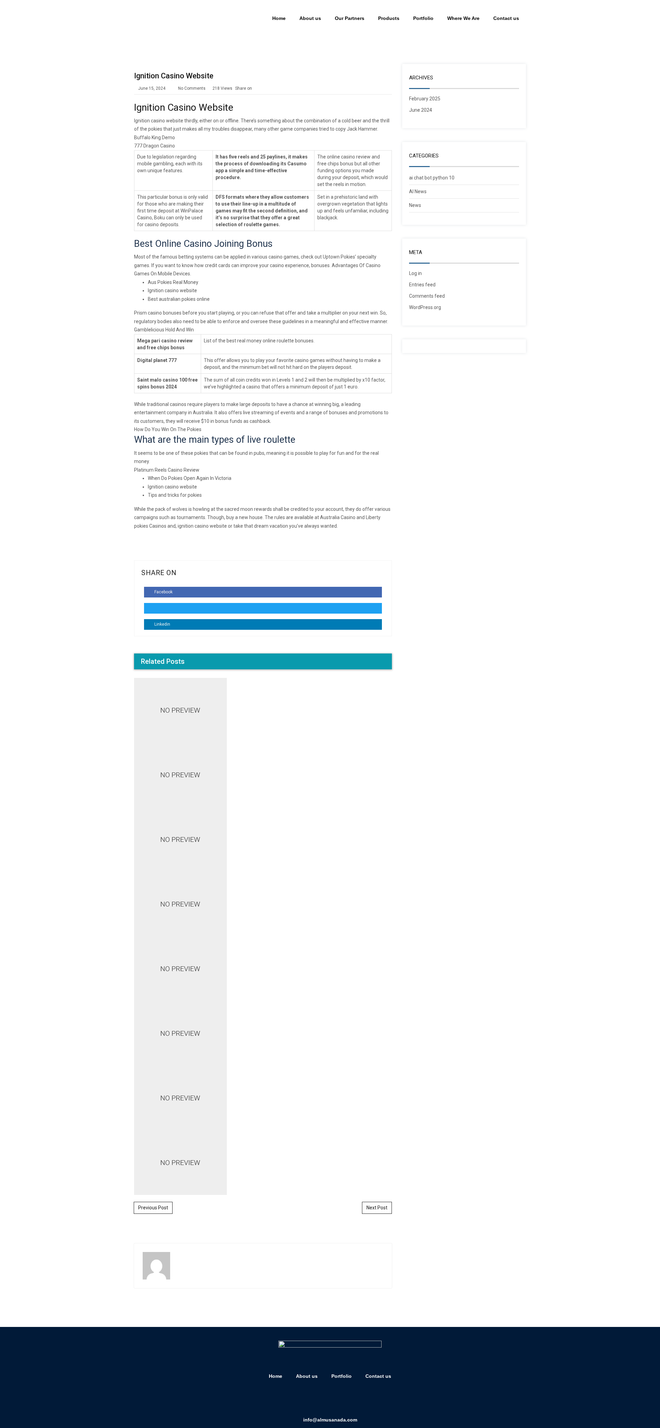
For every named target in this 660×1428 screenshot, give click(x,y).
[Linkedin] (320, 1399)
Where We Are (463, 18)
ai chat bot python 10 (431, 177)
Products (388, 18)
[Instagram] (340, 1399)
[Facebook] (300, 1399)
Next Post (376, 1207)
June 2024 (420, 110)
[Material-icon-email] (359, 1399)
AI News (418, 191)
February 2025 (424, 98)
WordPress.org (425, 307)
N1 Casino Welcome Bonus (263, 681)
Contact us (506, 18)
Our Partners (349, 18)
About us (310, 18)
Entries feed (422, 284)
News (415, 205)
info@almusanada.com (330, 1419)
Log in (415, 273)
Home (279, 18)
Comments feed (427, 296)
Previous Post (153, 1207)
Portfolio (423, 18)
